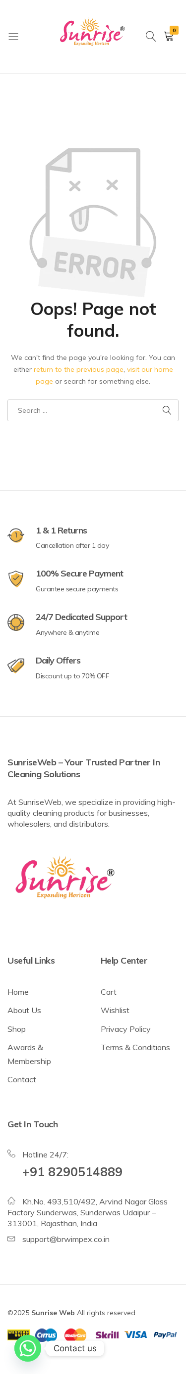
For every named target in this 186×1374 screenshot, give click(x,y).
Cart (109, 992)
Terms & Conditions (135, 1047)
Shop (16, 1029)
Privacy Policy (126, 1029)
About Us (24, 1010)
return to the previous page (79, 369)
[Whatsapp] (27, 1348)
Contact (21, 1079)
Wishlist (115, 1010)
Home (18, 992)
